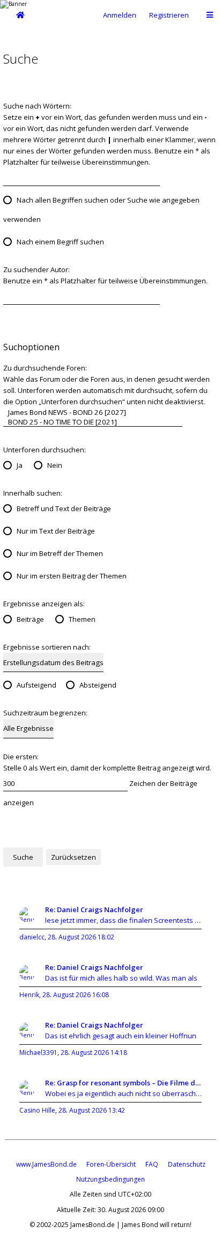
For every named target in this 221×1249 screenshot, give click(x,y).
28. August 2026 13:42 (91, 1110)
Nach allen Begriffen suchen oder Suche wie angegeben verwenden (101, 209)
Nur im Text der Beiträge (56, 531)
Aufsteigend (36, 685)
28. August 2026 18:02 (81, 937)
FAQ (151, 1164)
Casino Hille (37, 1110)
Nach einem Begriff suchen (60, 241)
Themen (82, 619)
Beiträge (30, 619)
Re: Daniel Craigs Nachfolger (94, 909)
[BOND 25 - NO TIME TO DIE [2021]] (92, 422)
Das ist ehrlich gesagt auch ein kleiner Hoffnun (120, 1035)
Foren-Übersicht (111, 1164)
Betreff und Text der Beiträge (64, 508)
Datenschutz (186, 1164)
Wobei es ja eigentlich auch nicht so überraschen (123, 1093)
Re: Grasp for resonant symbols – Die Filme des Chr (123, 1083)
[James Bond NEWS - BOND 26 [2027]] (92, 412)
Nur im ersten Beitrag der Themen (72, 576)
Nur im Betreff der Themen (60, 553)
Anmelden (119, 15)
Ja (20, 465)
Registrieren (169, 15)
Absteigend (97, 685)
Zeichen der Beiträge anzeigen (100, 792)
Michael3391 (38, 1052)
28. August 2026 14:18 (94, 1052)
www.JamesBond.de (46, 1164)
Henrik (29, 994)
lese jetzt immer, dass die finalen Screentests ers (123, 920)
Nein (54, 465)
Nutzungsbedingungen (110, 1179)
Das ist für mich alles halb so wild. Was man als (121, 978)
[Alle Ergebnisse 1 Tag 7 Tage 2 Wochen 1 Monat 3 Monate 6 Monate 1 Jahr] (28, 728)
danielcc (32, 937)
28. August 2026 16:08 (75, 994)
